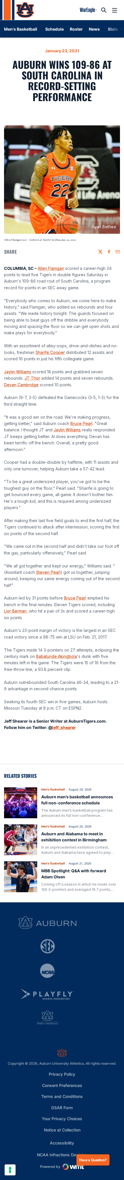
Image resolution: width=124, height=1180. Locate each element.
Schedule (54, 29)
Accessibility (62, 1142)
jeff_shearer (64, 727)
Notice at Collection (62, 1129)
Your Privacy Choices (62, 1118)
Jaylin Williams (17, 371)
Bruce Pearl (81, 423)
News (94, 29)
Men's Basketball (53, 789)
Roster (76, 29)
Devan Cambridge (21, 384)
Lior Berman (15, 610)
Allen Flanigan (51, 268)
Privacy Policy (62, 1074)
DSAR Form (62, 1107)
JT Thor (32, 378)
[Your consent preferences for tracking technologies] (10, 1169)
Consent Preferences (62, 1085)
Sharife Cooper (50, 352)
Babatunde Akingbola (56, 656)
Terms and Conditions (62, 1096)
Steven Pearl (48, 572)
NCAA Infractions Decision (62, 1154)
